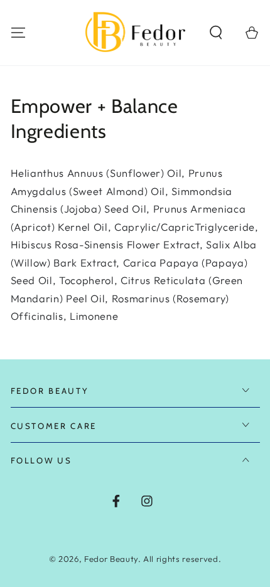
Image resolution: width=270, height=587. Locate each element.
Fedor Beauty (111, 559)
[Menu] (18, 32)
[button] (216, 32)
